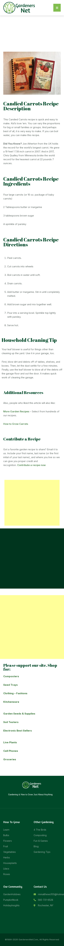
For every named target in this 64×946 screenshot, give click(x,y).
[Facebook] (25, 800)
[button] (57, 8)
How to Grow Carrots (15, 423)
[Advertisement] (32, 503)
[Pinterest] (39, 800)
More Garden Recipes (16, 411)
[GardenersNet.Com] (19, 7)
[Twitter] (34, 800)
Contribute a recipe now (31, 465)
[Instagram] (29, 800)
